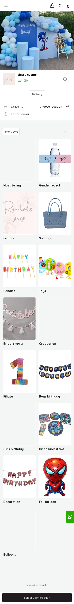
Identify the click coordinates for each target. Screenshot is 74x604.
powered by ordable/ (37, 584)
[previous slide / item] (3, 40)
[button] (37, 79)
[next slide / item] (71, 40)
